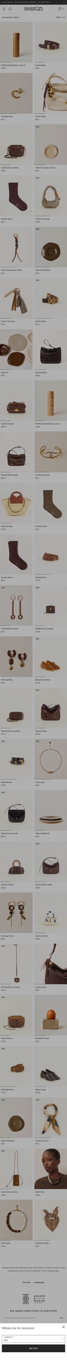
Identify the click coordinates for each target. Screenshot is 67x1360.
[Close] (63, 1326)
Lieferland (8, 1337)
